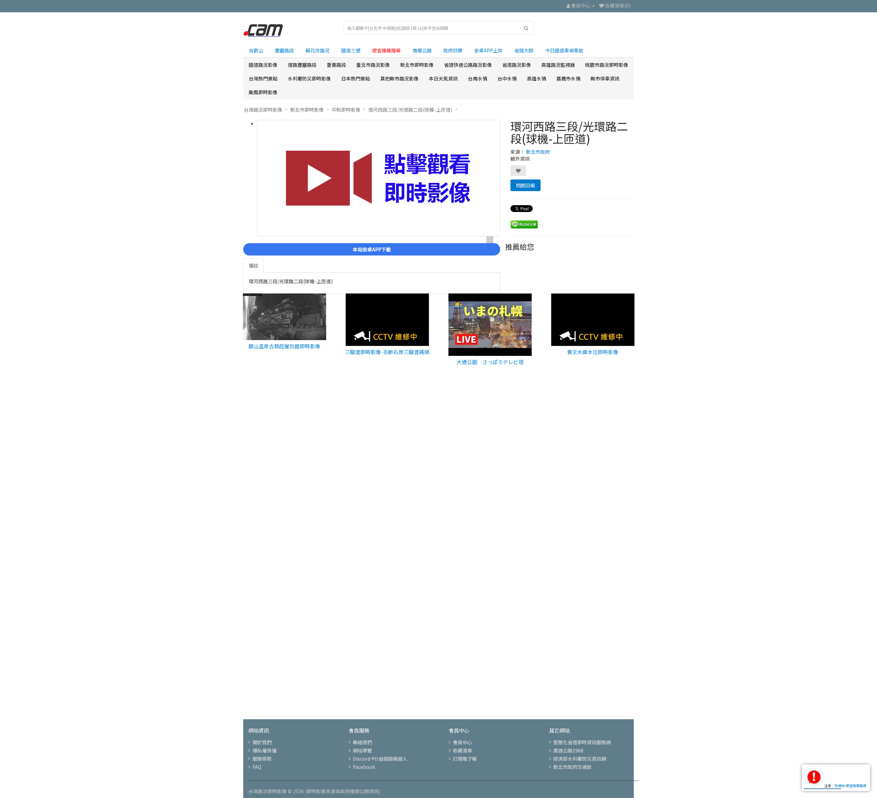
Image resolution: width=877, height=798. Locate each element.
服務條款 (262, 758)
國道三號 (350, 50)
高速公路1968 (568, 750)
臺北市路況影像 (373, 64)
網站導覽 (362, 750)
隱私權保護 (264, 750)
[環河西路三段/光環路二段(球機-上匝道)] (378, 178)
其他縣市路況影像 (399, 78)
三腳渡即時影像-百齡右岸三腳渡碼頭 (387, 352)
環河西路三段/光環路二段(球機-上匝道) (410, 109)
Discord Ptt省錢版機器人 (380, 758)
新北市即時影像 (417, 64)
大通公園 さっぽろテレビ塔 (490, 361)
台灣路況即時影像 (263, 109)
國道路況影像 (263, 64)
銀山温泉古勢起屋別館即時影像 (284, 346)
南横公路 (422, 50)
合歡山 (256, 50)
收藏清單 (462, 750)
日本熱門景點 (355, 78)
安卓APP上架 (488, 50)
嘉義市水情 (568, 78)
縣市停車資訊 (605, 78)
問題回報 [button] (525, 185)
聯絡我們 (362, 742)
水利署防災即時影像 (309, 78)
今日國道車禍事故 (564, 50)
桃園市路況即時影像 (606, 64)
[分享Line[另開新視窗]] (524, 223)
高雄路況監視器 (558, 64)
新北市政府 (538, 151)
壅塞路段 (284, 50)
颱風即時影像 (263, 92)
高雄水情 (536, 78)
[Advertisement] (438, 489)
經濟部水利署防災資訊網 (579, 758)
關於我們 (262, 742)
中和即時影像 (346, 109)
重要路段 (336, 64)
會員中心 (462, 742)
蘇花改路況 (318, 50)
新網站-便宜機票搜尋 (850, 785)
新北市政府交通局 (572, 766)
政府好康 (452, 50)
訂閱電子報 (465, 758)
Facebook (364, 766)
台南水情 (477, 78)
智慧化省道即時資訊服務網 (582, 742)
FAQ (256, 766)
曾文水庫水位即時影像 (592, 352)
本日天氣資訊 (443, 78)
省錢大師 (523, 50)
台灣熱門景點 (263, 78)
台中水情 (507, 78)
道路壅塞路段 (302, 64)
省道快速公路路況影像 (468, 64)
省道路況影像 (516, 64)
